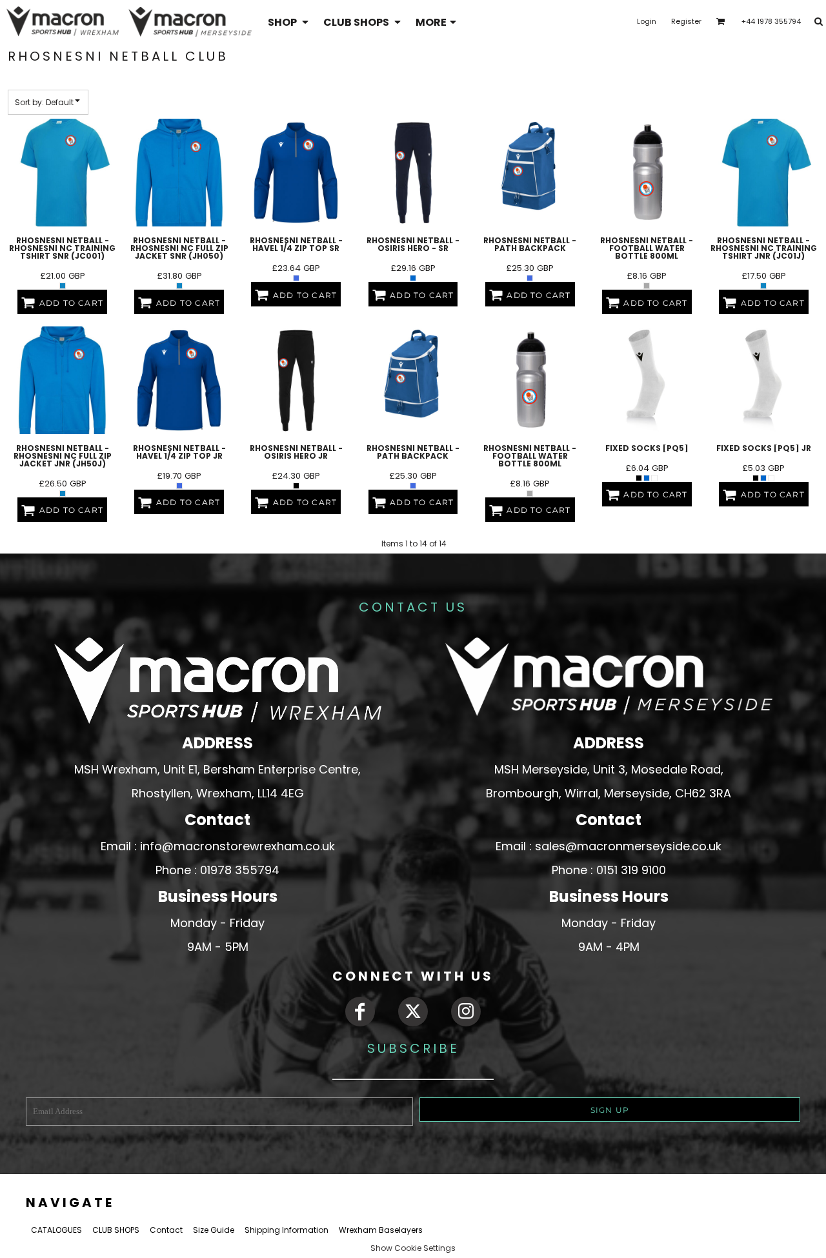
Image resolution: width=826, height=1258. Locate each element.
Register (686, 21)
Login (646, 21)
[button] (289, 22)
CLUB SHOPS (115, 1229)
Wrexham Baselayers (381, 1229)
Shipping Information (286, 1229)
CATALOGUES (56, 1229)
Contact (166, 1229)
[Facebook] (360, 1011)
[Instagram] (466, 1011)
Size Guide (213, 1229)
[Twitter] (413, 1011)
